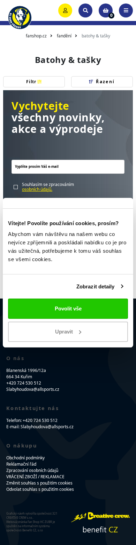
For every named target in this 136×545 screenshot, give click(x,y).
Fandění (64, 36)
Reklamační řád (21, 464)
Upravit (64, 332)
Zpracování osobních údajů (32, 470)
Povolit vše (68, 308)
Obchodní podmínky (25, 458)
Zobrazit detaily (95, 286)
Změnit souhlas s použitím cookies (39, 483)
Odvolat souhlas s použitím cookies (40, 489)
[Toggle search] (85, 10)
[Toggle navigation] (126, 10)
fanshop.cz (36, 36)
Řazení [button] (104, 82)
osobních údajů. (37, 189)
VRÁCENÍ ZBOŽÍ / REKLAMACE (35, 477)
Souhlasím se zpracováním (48, 187)
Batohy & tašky (96, 36)
